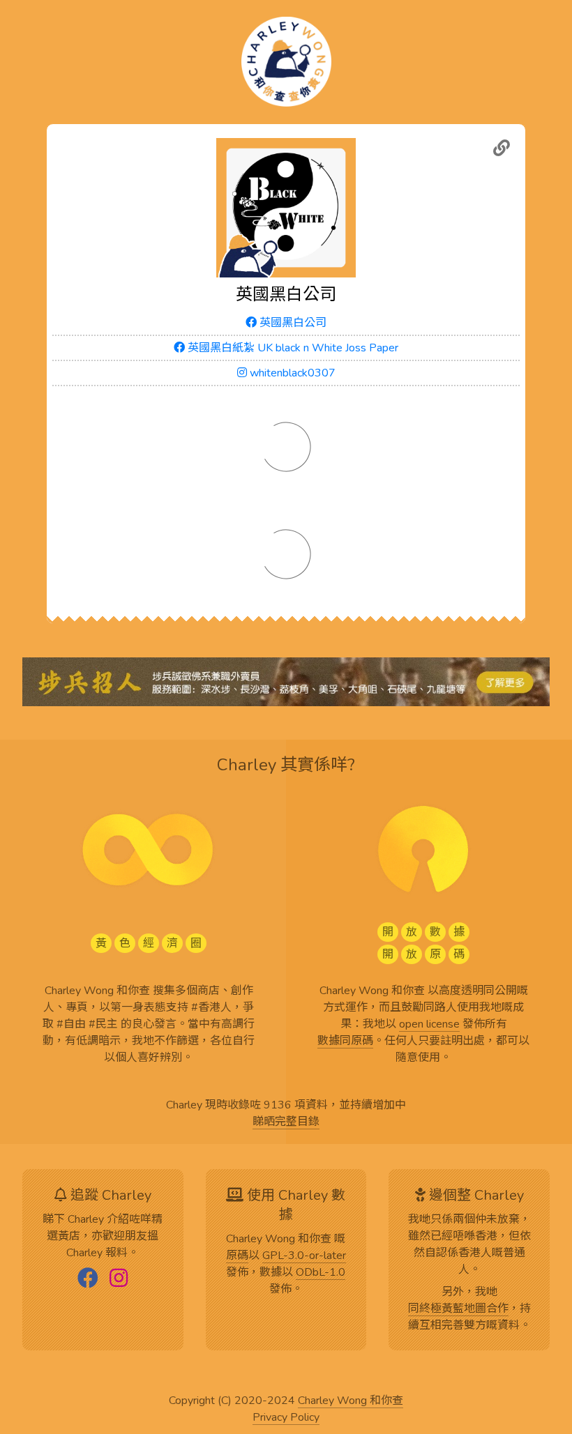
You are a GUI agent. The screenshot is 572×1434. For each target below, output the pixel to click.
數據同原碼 (345, 1041)
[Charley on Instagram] (119, 1279)
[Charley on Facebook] (87, 1279)
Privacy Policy (286, 1418)
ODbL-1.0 (320, 1273)
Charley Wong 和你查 (350, 1401)
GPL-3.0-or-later (304, 1256)
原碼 (237, 1256)
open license (429, 1025)
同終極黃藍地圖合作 (458, 1309)
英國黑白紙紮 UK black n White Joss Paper (291, 348)
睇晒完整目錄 (286, 1122)
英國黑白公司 (291, 322)
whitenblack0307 (291, 373)
